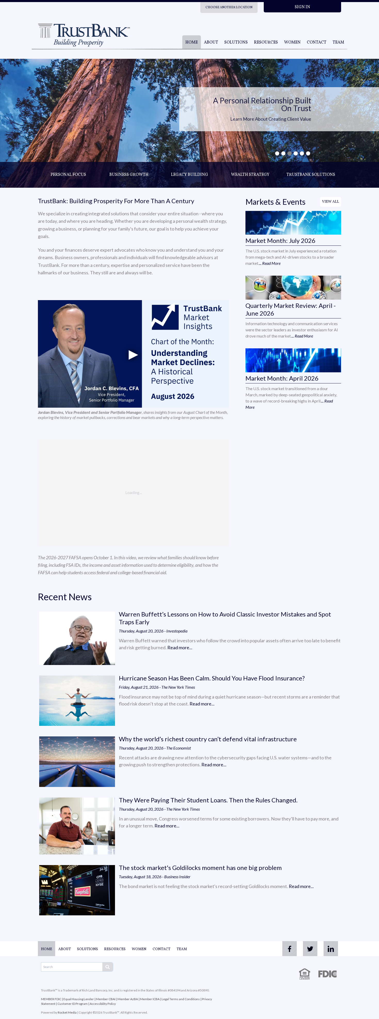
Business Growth (129, 175)
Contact (316, 42)
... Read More (270, 263)
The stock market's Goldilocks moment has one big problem (200, 867)
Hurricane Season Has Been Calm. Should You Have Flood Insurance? (212, 678)
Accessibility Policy (103, 1004)
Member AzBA (128, 999)
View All (330, 201)
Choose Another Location (228, 7)
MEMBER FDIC (51, 999)
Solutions (236, 42)
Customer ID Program (72, 1004)
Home (191, 42)
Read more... (179, 647)
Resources (266, 42)
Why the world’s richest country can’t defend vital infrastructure (208, 739)
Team (338, 42)
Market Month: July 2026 (280, 240)
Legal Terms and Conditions (181, 999)
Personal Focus (68, 175)
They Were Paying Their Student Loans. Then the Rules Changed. (208, 800)
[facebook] (289, 948)
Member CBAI (106, 999)
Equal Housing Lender (78, 999)
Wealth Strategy (250, 175)
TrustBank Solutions (310, 175)
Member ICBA (150, 999)
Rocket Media (67, 1012)
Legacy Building (189, 175)
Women (292, 42)
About (211, 42)
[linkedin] (331, 948)
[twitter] (310, 948)
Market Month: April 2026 (281, 378)
